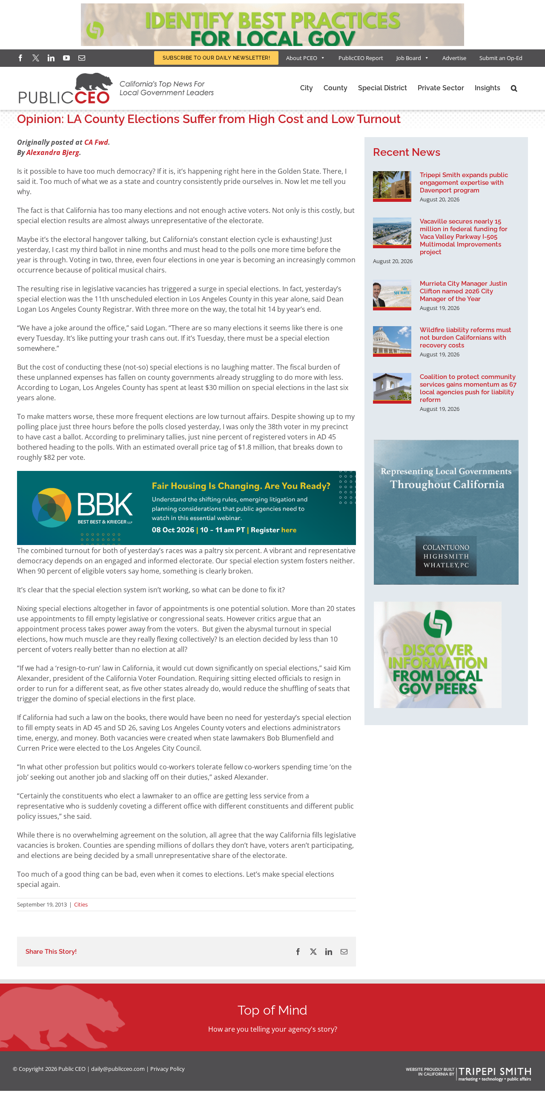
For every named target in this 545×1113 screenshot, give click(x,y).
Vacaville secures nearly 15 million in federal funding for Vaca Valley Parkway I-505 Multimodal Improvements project (464, 237)
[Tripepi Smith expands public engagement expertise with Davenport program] (392, 186)
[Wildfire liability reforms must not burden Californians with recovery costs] (392, 341)
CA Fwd (96, 142)
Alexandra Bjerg (52, 152)
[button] (514, 88)
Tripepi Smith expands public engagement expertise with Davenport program (464, 182)
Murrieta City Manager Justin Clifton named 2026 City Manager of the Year (463, 291)
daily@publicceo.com (118, 1069)
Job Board (408, 58)
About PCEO (301, 58)
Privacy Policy (167, 1069)
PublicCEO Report (360, 58)
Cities (81, 904)
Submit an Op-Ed (500, 58)
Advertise (454, 58)
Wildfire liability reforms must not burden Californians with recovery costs (465, 337)
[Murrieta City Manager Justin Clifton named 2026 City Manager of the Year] (392, 295)
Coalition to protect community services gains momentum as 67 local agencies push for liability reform (468, 388)
